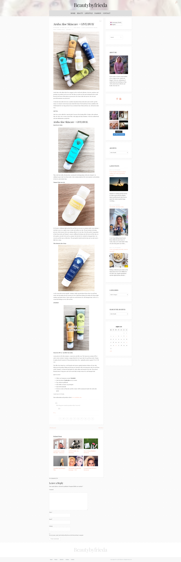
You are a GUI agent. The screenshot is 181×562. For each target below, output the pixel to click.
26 (116, 345)
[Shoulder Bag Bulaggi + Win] (60, 461)
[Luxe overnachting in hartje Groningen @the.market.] (123, 115)
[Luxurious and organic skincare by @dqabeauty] (114, 115)
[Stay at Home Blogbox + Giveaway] (91, 443)
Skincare (78, 27)
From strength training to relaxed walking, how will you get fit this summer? (118, 173)
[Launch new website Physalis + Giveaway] (60, 443)
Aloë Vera (84, 27)
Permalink (69, 29)
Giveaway (63, 29)
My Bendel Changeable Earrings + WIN (75, 469)
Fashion (98, 13)
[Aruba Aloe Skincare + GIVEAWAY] (76, 61)
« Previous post (52, 427)
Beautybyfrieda (90, 5)
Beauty (80, 13)
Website (51, 526)
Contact (106, 13)
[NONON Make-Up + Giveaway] (76, 443)
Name (50, 512)
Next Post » (101, 427)
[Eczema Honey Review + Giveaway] (91, 461)
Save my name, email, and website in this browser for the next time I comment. (66, 535)
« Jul (111, 351)
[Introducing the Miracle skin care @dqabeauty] (114, 125)
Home (73, 13)
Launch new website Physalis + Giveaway (59, 451)
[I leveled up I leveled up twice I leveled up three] (123, 125)
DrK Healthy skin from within (117, 206)
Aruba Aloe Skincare (89, 27)
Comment (51, 489)
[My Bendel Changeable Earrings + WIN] (76, 461)
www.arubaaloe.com (76, 397)
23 (126, 342)
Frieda (58, 27)
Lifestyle (89, 13)
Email (50, 519)
